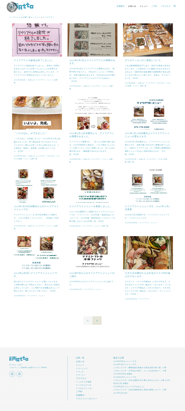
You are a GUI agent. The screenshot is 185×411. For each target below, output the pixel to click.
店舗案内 (121, 6)
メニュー (144, 6)
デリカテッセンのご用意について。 (144, 60)
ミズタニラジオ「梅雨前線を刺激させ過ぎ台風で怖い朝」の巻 (139, 368)
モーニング (83, 368)
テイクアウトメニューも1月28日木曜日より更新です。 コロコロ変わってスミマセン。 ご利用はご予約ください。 (36, 218)
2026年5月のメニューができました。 (129, 387)
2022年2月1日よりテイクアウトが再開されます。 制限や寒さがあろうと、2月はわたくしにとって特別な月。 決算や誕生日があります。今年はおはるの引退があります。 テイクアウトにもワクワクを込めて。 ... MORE (92, 75)
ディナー (82, 375)
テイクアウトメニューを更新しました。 (91, 206)
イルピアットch (85, 388)
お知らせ (132, 6)
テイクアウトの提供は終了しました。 (34, 60)
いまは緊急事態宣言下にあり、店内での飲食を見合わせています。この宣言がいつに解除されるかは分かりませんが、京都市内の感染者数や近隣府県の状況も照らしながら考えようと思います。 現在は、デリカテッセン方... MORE (148, 72)
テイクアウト (40, 80)
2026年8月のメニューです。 (125, 361)
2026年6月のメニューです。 (125, 377)
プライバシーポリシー (86, 398)
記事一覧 (143, 86)
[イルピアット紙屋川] (12, 374)
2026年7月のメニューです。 (125, 364)
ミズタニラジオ (84, 385)
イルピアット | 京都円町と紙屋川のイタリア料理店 (21, 6)
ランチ (81, 372)
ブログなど (166, 6)
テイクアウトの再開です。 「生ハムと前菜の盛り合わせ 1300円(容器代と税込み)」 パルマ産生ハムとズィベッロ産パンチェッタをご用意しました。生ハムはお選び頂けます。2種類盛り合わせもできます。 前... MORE (92, 148)
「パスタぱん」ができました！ (30, 133)
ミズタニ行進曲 (84, 382)
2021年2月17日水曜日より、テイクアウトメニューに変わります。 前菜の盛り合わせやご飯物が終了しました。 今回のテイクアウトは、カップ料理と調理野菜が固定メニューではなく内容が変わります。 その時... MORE (148, 148)
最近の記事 (118, 358)
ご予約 (154, 6)
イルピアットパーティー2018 (9, 12)
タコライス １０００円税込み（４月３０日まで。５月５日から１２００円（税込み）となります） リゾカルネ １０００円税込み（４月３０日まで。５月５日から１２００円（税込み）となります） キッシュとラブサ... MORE (148, 287)
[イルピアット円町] (19, 374)
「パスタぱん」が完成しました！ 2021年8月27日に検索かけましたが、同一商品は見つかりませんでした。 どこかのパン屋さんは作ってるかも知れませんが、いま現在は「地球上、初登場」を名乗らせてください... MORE (37, 145)
